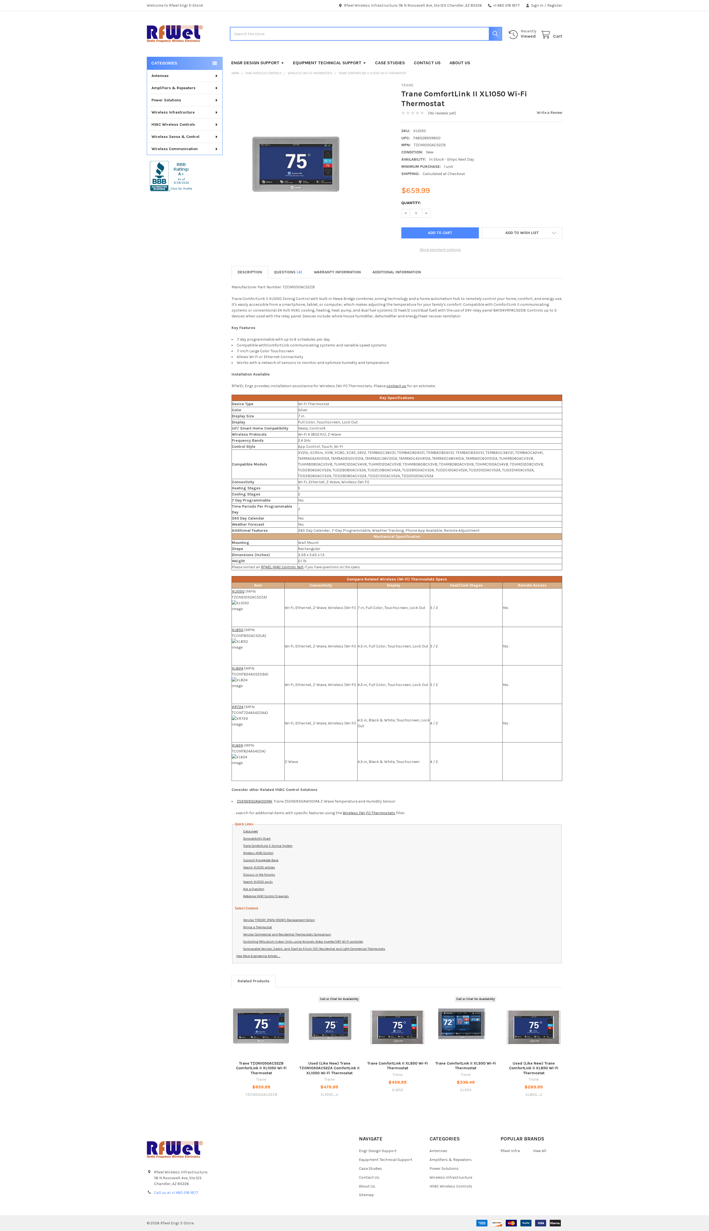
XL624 (237, 745)
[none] (294, 165)
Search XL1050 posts (258, 882)
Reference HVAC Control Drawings (266, 896)
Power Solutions (166, 100)
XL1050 (238, 591)
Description (250, 272)
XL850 (237, 630)
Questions (288, 272)
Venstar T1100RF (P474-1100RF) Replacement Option (279, 920)
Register (554, 5)
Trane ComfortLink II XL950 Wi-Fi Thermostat (465, 1066)
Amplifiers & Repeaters (173, 88)
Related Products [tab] (253, 981)
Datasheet (250, 831)
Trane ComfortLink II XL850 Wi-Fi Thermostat (397, 1066)
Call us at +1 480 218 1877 (176, 1192)
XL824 (237, 668)
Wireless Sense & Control (175, 136)
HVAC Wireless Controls (173, 124)
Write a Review (549, 112)
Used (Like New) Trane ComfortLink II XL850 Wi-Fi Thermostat (533, 1068)
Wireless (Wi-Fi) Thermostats (369, 813)
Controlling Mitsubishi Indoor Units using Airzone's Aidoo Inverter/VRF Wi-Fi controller (303, 942)
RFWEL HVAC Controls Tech (282, 567)
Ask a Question (253, 889)
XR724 (237, 707)
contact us (396, 386)
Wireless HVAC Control (258, 853)
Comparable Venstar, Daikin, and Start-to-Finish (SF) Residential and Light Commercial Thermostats (314, 949)
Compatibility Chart (257, 839)
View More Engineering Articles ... (258, 956)
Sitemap (366, 1195)
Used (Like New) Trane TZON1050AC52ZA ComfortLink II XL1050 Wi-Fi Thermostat (329, 1068)
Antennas (160, 75)
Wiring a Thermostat (257, 927)
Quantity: (411, 203)
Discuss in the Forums (259, 875)
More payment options (440, 249)
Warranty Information (337, 272)
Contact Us (427, 62)
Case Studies (390, 62)
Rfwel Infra (510, 1150)
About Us (459, 62)
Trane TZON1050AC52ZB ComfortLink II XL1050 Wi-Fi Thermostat (261, 1068)
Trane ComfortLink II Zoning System (267, 846)
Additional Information (397, 272)
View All (539, 1150)
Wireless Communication (174, 149)
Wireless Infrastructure (173, 112)
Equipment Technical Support (327, 62)
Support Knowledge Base (260, 860)
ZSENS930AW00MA (254, 801)
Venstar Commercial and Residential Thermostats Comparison (287, 934)
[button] (522, 232)
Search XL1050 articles (259, 867)
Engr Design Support (255, 62)
